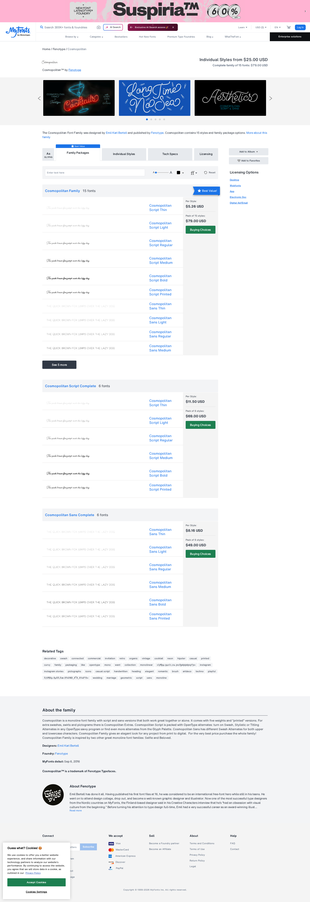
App (232, 191)
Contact (234, 849)
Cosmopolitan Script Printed (160, 292)
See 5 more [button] (59, 365)
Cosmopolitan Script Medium (161, 260)
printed (205, 658)
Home (46, 49)
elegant (149, 671)
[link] (40, 27)
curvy (47, 665)
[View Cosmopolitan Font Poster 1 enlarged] (79, 98)
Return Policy (197, 860)
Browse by (70, 36)
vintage (146, 658)
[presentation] (39, 98)
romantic (163, 671)
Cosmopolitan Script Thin (160, 207)
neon (170, 658)
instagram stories (54, 671)
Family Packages (78, 152)
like (83, 665)
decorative (50, 658)
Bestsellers (121, 36)
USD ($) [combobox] (259, 27)
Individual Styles (124, 154)
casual (193, 658)
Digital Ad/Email (239, 203)
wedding (97, 677)
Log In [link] (300, 27)
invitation (110, 658)
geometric (126, 677)
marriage (111, 677)
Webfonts (235, 185)
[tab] (147, 119)
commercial (94, 658)
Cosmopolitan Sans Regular (160, 334)
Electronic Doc (238, 197)
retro (122, 658)
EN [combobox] (276, 27)
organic (133, 658)
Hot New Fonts (147, 36)
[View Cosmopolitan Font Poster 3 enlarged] (230, 98)
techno (200, 671)
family (58, 665)
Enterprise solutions (289, 36)
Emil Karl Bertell (116, 133)
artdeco (187, 671)
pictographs (74, 671)
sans (149, 677)
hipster (181, 658)
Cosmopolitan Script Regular (161, 242)
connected (78, 658)
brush (175, 671)
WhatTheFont (232, 36)
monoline (161, 677)
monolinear (146, 665)
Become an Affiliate (160, 849)
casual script (103, 671)
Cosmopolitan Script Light (160, 225)
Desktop (234, 180)
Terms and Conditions (202, 843)
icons (88, 671)
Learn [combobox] (241, 27)
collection (130, 665)
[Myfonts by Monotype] (18, 32)
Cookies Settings (36, 892)
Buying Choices (200, 230)
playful (212, 671)
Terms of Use (197, 849)
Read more (76, 810)
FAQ (232, 843)
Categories (95, 36)
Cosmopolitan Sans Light (160, 320)
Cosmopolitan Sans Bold (160, 602)
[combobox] (80, 27)
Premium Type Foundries (181, 36)
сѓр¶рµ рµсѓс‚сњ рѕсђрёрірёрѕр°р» (176, 665)
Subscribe (88, 846)
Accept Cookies (36, 882)
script (139, 677)
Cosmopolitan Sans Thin (160, 306)
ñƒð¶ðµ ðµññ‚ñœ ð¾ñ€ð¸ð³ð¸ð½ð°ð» (66, 677)
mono (107, 665)
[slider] (162, 172)
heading (136, 671)
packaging (71, 665)
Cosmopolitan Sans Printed (160, 616)
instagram (205, 665)
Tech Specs (170, 154)
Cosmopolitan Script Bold (160, 278)
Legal (193, 866)
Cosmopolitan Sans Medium (160, 348)
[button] (305, 11)
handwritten (121, 671)
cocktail (158, 658)
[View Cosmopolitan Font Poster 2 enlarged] (154, 98)
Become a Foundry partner (164, 843)
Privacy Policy (197, 855)
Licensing (206, 154)
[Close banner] (173, 27)
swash (63, 658)
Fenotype (59, 49)
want (117, 665)
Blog (208, 36)
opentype (94, 665)
